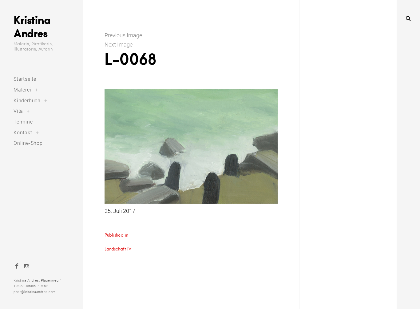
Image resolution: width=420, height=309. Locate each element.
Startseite (25, 79)
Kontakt (23, 133)
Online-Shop (28, 143)
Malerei (22, 90)
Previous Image (123, 35)
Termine (23, 122)
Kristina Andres (32, 26)
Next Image (119, 44)
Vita (18, 111)
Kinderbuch (27, 101)
